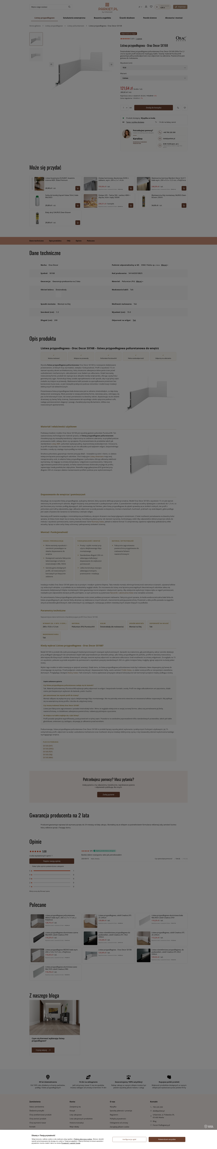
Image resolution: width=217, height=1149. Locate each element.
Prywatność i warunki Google (70, 1143)
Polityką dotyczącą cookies (83, 1139)
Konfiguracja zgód (129, 1139)
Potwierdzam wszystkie (167, 1139)
